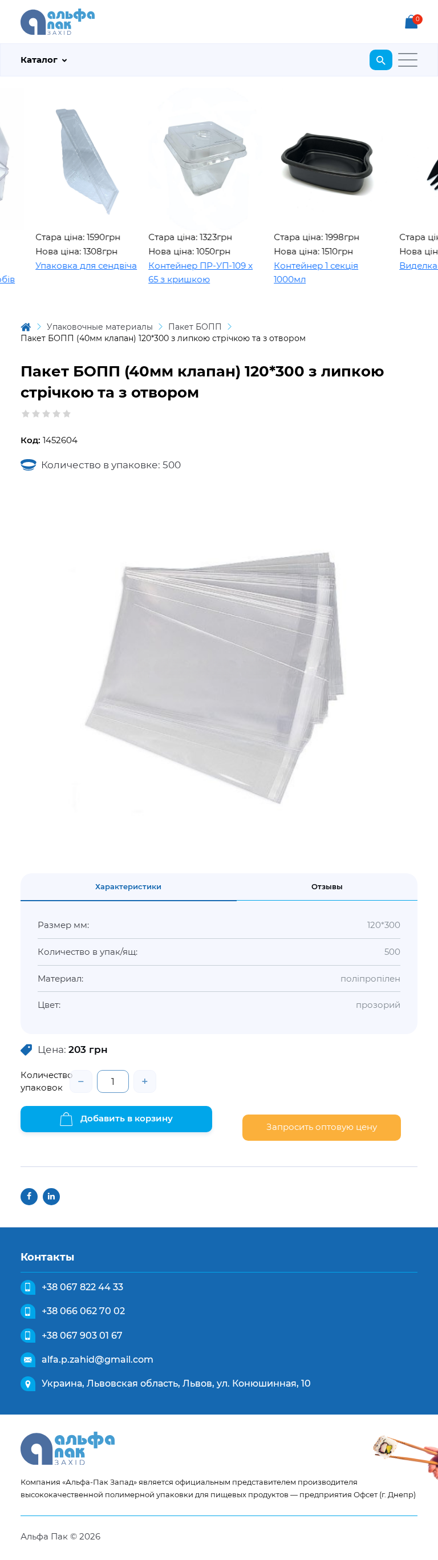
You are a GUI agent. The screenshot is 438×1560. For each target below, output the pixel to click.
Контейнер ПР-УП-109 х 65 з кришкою (181, 272)
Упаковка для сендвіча (67, 265)
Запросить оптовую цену (321, 1126)
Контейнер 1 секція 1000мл (297, 272)
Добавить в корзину (125, 1118)
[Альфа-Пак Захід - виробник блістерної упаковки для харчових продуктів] (58, 20)
